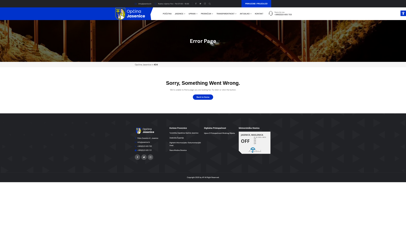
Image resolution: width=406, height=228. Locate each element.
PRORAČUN (206, 14)
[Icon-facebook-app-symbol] (137, 157)
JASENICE (179, 14)
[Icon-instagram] (150, 157)
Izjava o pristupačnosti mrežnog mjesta (219, 133)
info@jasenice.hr (144, 4)
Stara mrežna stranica (178, 150)
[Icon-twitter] (144, 157)
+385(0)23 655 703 (283, 14)
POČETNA (167, 14)
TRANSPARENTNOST (225, 14)
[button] (403, 13)
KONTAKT (259, 14)
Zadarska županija (176, 138)
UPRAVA (192, 14)
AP (203, 177)
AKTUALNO (245, 14)
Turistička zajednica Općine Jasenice (183, 133)
